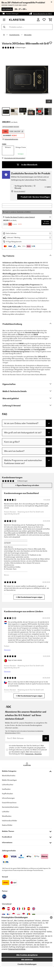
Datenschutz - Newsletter (33, 754)
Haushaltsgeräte (14, 35)
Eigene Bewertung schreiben (27, 485)
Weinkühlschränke (8, 776)
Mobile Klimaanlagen (9, 780)
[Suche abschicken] (4, 27)
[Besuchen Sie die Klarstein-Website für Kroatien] (23, 914)
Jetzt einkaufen (7, 9)
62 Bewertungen (20, 47)
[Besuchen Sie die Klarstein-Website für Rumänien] (28, 914)
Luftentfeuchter (7, 785)
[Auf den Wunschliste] (50, 43)
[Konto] (38, 20)
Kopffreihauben (7, 794)
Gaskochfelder (7, 825)
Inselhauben (6, 789)
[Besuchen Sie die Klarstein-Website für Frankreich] (18, 908)
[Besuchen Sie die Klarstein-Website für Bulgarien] (33, 914)
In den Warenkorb (29, 165)
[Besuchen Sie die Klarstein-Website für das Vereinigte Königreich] (33, 908)
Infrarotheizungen (8, 798)
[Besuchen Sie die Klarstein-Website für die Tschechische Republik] (8, 914)
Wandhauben (6, 816)
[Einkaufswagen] (50, 20)
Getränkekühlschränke (10, 807)
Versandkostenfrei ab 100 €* (42, 14)
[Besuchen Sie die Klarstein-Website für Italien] (23, 908)
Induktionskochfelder (9, 821)
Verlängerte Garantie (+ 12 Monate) (25, 187)
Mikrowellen (28, 35)
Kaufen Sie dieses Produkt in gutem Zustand (20, 217)
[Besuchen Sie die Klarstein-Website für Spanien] (28, 908)
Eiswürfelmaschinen (9, 803)
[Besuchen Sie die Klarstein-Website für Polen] (18, 914)
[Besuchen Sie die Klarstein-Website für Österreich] (8, 908)
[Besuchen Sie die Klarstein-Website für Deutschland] (3, 908)
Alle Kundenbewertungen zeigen (29, 597)
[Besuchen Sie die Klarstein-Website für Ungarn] (13, 914)
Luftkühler (5, 812)
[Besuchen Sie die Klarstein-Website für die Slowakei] (3, 914)
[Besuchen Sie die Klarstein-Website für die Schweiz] (13, 908)
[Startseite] (6, 35)
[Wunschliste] (44, 20)
